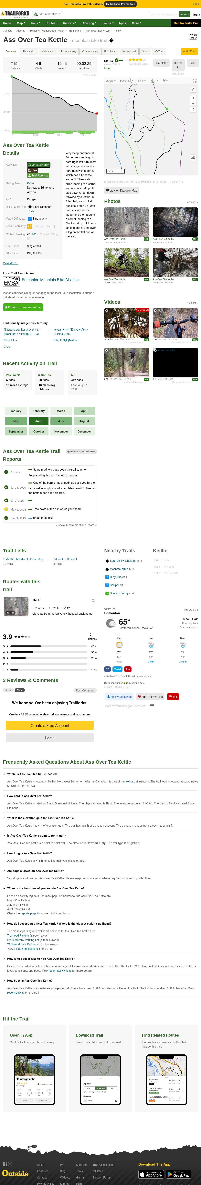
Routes (50, 23)
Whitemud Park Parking (22, 944)
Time (20, 690)
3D (193, 157)
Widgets (65, 1177)
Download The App (154, 1164)
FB (107, 669)
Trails (34, 23)
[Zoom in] (193, 98)
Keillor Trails (161, 560)
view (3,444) (178, 73)
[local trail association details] (11, 285)
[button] (34, 1068)
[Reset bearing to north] (193, 109)
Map (20, 23)
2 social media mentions (71, 525)
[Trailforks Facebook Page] (5, 1164)
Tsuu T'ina (10, 340)
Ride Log (88, 23)
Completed (161, 63)
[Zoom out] (193, 103)
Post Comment (85, 690)
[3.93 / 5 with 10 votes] (137, 59)
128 (12, 612)
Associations (103, 1165)
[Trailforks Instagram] (10, 1164)
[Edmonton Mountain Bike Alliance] (193, 39)
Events (106, 23)
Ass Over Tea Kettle (114, 238)
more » (92, 525)
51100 (33, 234)
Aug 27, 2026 (113, 63)
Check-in (178, 65)
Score (8, 690)
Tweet (117, 669)
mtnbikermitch (115, 683)
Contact (42, 1177)
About (40, 1165)
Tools (79, 1171)
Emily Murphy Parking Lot (23, 940)
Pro (62, 1165)
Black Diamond (39, 209)
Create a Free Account (50, 725)
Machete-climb (119, 569)
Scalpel (114, 585)
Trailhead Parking (18, 935)
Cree (7, 346)
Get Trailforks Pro (186, 23)
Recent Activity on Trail (30, 363)
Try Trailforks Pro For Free (120, 4)
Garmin (80, 1177)
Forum (102, 1177)
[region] (151, 126)
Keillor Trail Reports (166, 573)
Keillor (31, 183)
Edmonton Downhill (65, 559)
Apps (122, 23)
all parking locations (26, 949)
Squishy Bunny (119, 593)
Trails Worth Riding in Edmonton (23, 559)
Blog (63, 1171)
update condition (81, 451)
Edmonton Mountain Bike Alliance (50, 279)
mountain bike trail (89, 40)
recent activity (15, 992)
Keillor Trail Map (164, 567)
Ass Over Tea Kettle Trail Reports (31, 455)
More (135, 23)
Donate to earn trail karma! (24, 307)
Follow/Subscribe (121, 697)
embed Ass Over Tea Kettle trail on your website (127, 676)
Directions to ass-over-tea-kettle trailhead (127, 182)
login (196, 14)
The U (36, 600)
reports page (29, 913)
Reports (68, 23)
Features (42, 1171)
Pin (128, 669)
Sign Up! (81, 1165)
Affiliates (98, 1171)
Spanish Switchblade (123, 561)
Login (50, 738)
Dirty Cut (115, 577)
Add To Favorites (152, 697)
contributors (138, 683)
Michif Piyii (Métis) (65, 340)
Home (7, 23)
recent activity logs (59, 970)
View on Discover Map (123, 190)
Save (193, 63)
